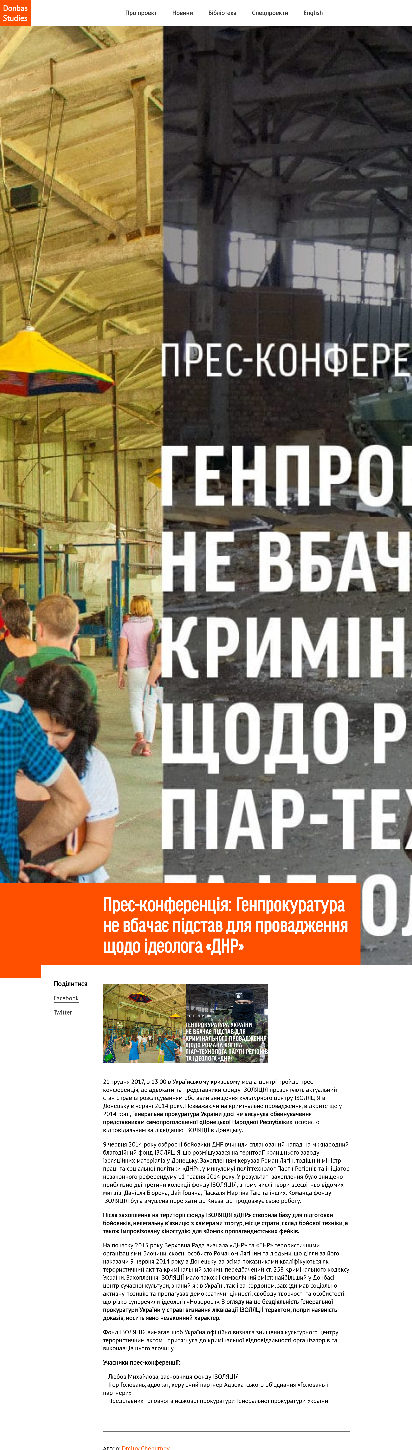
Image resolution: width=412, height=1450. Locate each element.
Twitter (63, 1012)
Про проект (141, 13)
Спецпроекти (270, 13)
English (313, 13)
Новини (182, 13)
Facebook (66, 998)
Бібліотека (222, 13)
